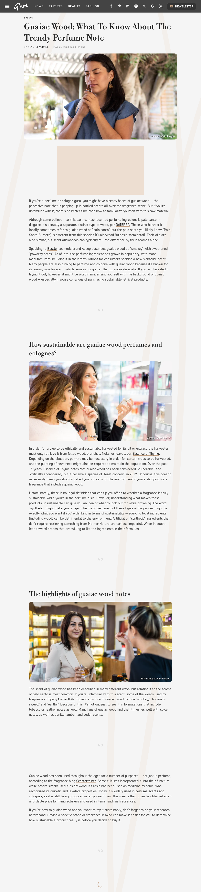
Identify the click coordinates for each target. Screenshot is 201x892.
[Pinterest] (119, 7)
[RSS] (161, 7)
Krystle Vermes (38, 47)
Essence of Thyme (146, 453)
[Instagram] (136, 7)
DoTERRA (123, 224)
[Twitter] (144, 7)
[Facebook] (111, 7)
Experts (56, 6)
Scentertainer (86, 781)
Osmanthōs (66, 699)
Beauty (74, 6)
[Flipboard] (128, 7)
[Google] (152, 7)
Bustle (52, 248)
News (39, 6)
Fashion (92, 6)
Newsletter (184, 6)
